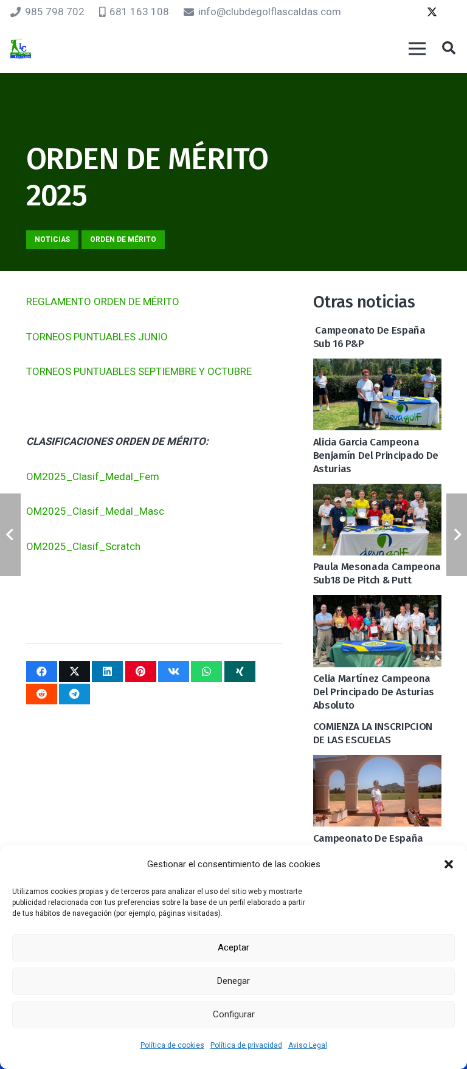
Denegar (233, 980)
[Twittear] (74, 671)
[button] (449, 864)
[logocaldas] (20, 49)
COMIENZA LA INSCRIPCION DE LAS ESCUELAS (372, 733)
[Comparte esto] (41, 671)
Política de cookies (172, 1045)
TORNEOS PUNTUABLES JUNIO (97, 337)
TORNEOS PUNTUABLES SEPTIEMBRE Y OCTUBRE (139, 371)
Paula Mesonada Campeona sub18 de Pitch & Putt (377, 573)
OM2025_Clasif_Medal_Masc (95, 511)
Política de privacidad (246, 1045)
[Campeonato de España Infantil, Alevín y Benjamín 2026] (377, 764)
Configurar (234, 1014)
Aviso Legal (307, 1045)
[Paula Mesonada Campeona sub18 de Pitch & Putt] (377, 493)
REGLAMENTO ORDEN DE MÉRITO (102, 301)
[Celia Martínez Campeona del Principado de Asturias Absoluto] (377, 605)
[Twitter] (431, 12)
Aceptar (233, 947)
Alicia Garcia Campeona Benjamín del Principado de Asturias (375, 455)
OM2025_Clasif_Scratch (83, 546)
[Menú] (417, 48)
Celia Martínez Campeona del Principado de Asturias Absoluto (373, 692)
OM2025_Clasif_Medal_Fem (92, 476)
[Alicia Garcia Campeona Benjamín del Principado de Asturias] (377, 368)
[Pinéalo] (140, 671)
